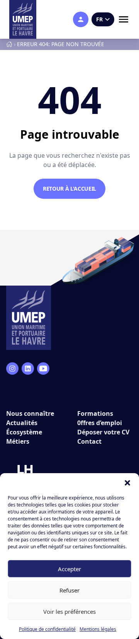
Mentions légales (98, 629)
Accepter (69, 569)
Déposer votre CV (103, 432)
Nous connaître (30, 413)
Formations (95, 413)
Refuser (69, 590)
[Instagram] (12, 368)
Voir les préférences (69, 611)
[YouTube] (43, 368)
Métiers (17, 441)
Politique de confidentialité (47, 629)
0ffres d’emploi (99, 423)
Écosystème (24, 432)
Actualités (21, 423)
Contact (89, 441)
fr (99, 19)
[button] (127, 483)
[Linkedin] (28, 368)
